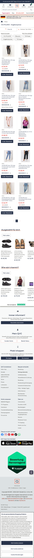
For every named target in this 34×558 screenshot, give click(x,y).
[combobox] (15, 9)
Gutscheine (4, 407)
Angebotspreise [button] (7, 39)
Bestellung (20, 369)
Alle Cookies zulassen (17, 543)
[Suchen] (31, 9)
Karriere (20, 417)
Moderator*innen (22, 420)
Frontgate (14, 507)
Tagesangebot (6, 13)
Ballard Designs (7, 507)
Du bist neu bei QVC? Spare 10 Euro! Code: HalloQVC (16, 1)
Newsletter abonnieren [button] (17, 322)
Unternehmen (21, 401)
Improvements (4, 509)
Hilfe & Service (21, 391)
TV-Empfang (21, 422)
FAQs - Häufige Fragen (23, 388)
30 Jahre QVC (20, 13)
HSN (2, 507)
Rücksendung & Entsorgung (25, 383)
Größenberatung (22, 374)
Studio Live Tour (22, 425)
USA (9, 488)
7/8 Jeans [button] (19, 39)
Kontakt (3, 372)
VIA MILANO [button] (7, 36)
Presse (2, 382)
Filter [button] (9, 29)
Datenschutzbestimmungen (15, 498)
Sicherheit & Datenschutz (24, 385)
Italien (20, 488)
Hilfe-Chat (3, 369)
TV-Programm (4, 404)
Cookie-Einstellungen (17, 554)
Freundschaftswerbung (7, 410)
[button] (3, 6)
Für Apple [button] (9, 358)
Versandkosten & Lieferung (24, 377)
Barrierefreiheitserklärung (24, 410)
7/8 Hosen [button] (27, 36)
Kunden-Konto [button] (9, 341)
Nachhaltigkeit (21, 407)
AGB (3, 498)
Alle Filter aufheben (27, 33)
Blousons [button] (17, 36)
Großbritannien (14, 488)
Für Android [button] (25, 358)
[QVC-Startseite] (2, 22)
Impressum (22, 500)
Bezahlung (20, 380)
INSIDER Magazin (5, 401)
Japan (24, 488)
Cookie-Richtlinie (16, 537)
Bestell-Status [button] (25, 341)
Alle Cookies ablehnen (17, 549)
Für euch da (4, 415)
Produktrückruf (5, 387)
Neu (13, 13)
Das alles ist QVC (22, 404)
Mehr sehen (6, 235)
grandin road (26, 507)
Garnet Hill (20, 507)
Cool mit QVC (30, 13)
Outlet (19, 428)
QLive (2, 379)
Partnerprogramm (5, 412)
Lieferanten (4, 384)
